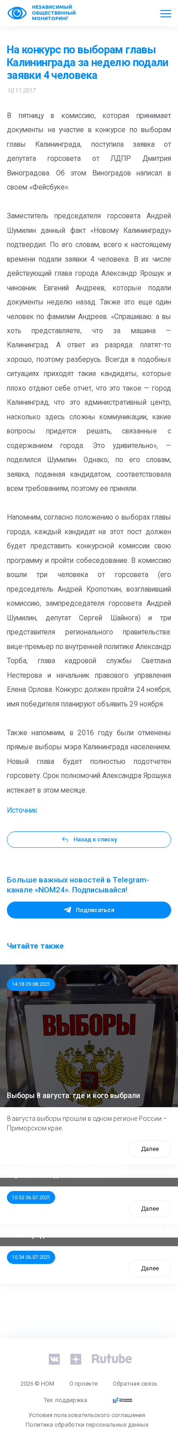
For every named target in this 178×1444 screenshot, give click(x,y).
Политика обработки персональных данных (87, 1424)
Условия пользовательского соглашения (86, 1415)
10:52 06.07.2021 (31, 1197)
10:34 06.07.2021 (31, 1257)
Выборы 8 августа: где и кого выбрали (73, 1096)
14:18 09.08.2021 (31, 984)
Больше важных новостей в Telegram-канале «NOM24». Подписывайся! (78, 884)
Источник (22, 810)
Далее (150, 1148)
